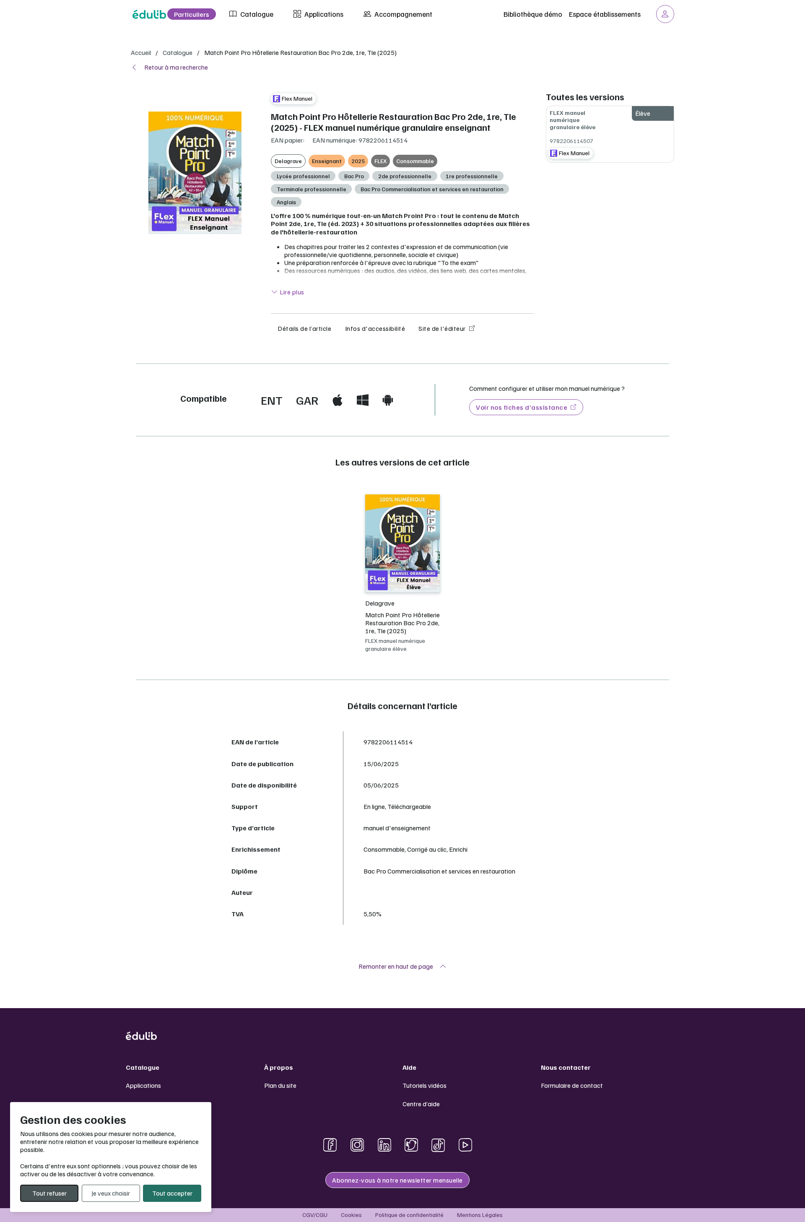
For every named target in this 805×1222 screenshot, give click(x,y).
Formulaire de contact (572, 1085)
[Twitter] (411, 1145)
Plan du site (280, 1085)
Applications (323, 13)
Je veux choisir (110, 1193)
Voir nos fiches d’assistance (521, 407)
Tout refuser (49, 1193)
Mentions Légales (480, 1214)
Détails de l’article (304, 328)
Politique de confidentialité (409, 1214)
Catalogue (256, 13)
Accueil (141, 52)
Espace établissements (605, 13)
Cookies (351, 1214)
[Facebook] (330, 1145)
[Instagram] (357, 1145)
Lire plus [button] (291, 292)
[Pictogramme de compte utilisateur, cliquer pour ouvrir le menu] (665, 14)
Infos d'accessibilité (375, 328)
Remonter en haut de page (395, 966)
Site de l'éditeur (442, 328)
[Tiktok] (438, 1145)
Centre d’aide (421, 1104)
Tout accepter (172, 1193)
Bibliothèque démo (533, 13)
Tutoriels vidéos (424, 1085)
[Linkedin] (384, 1145)
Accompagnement (402, 13)
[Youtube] (465, 1145)
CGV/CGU (314, 1214)
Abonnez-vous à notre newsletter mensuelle (397, 1180)
